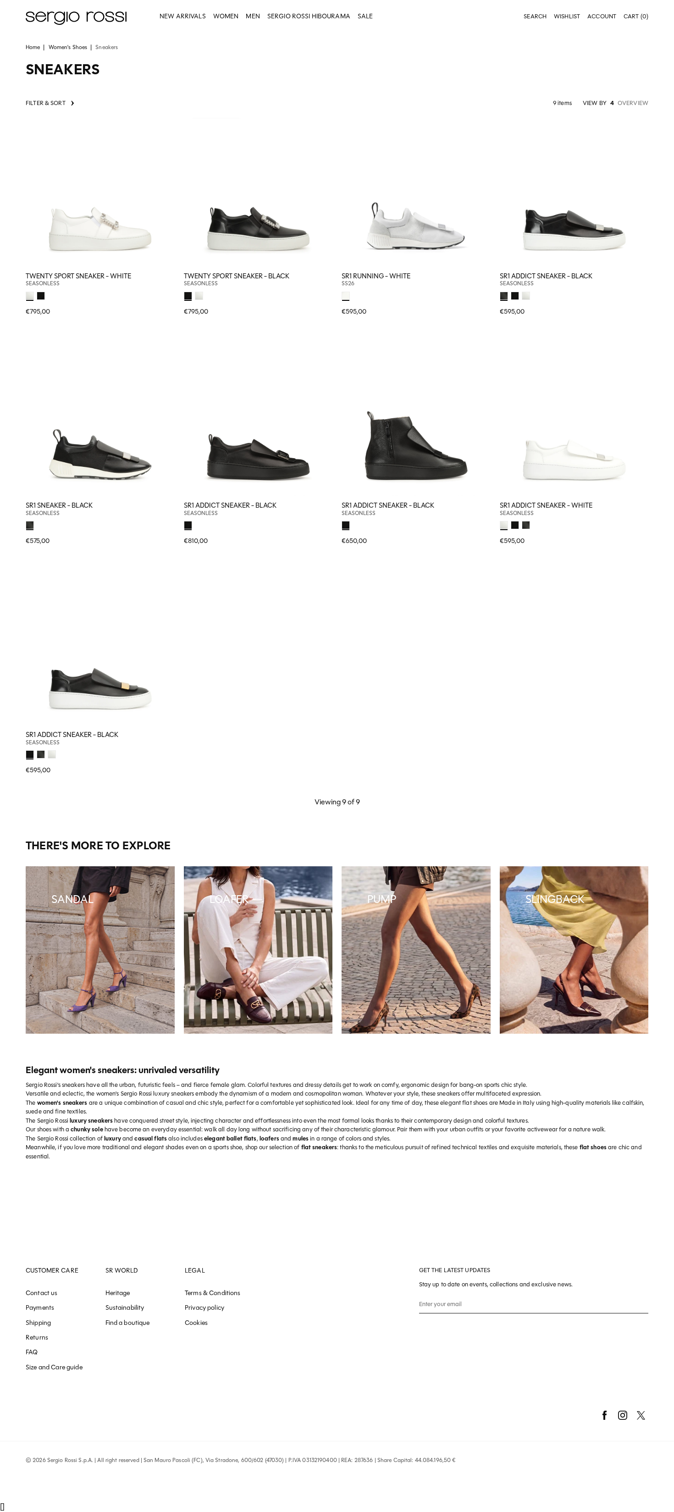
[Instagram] (622, 1415)
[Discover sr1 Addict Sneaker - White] (574, 421)
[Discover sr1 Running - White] (416, 192)
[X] (641, 1415)
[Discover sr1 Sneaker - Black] (100, 421)
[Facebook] (604, 1415)
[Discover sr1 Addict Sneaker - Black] (574, 192)
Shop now (162, 294)
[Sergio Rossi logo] (76, 16)
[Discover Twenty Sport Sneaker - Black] (258, 192)
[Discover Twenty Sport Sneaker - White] (100, 192)
